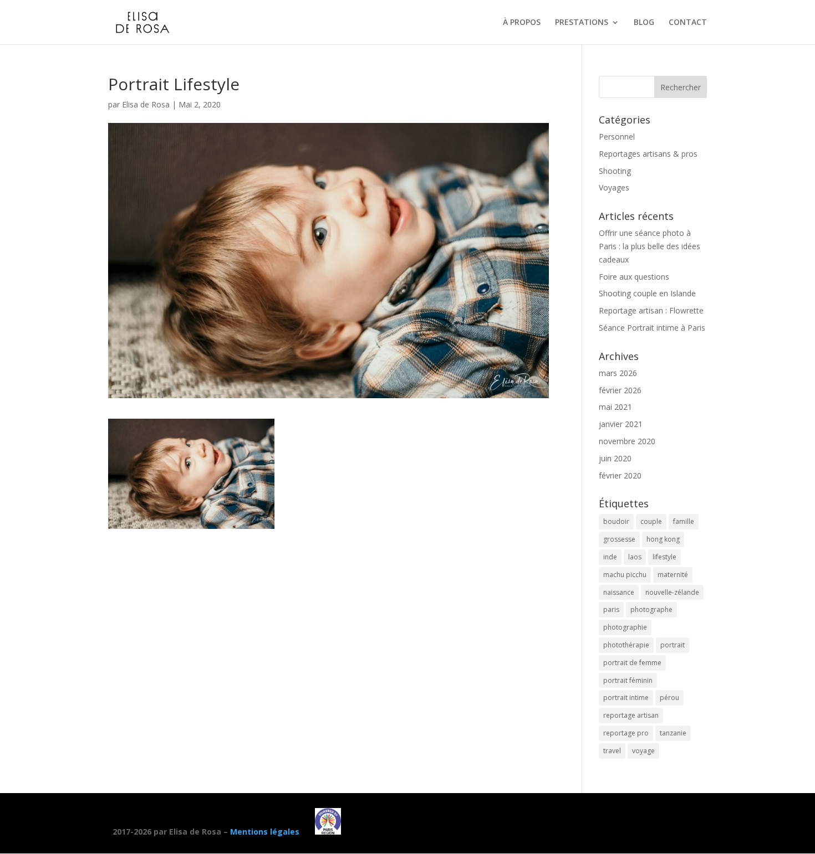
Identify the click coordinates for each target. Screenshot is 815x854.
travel (612, 750)
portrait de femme (632, 662)
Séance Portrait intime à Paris (652, 327)
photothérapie (626, 645)
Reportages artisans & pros (648, 153)
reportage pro (626, 733)
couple (651, 521)
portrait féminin (628, 680)
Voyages (614, 187)
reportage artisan (631, 715)
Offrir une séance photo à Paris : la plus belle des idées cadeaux (649, 246)
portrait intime (626, 697)
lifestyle (664, 557)
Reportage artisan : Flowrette (651, 310)
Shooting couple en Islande (647, 293)
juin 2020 (615, 458)
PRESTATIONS (581, 22)
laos (634, 557)
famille (683, 521)
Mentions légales (264, 831)
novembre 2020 (627, 441)
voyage (643, 750)
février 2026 (620, 390)
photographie (625, 627)
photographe (651, 609)
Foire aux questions (634, 276)
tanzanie (673, 733)
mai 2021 (615, 407)
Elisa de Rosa (146, 104)
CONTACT (688, 22)
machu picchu (624, 574)
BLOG (644, 22)
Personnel (617, 136)
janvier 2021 (621, 424)
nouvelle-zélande (672, 592)
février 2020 (620, 475)
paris (611, 609)
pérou (669, 697)
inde (610, 557)
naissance (618, 592)
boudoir (616, 521)
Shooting (615, 171)
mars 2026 (618, 373)
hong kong (663, 539)
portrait (672, 645)
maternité (673, 574)
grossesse (619, 539)
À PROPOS (522, 22)
